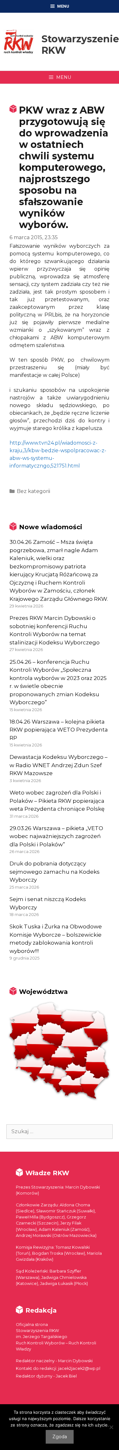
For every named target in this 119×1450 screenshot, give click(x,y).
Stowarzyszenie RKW (80, 44)
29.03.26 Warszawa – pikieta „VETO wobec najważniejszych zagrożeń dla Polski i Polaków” (56, 836)
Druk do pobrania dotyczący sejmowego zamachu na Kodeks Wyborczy (55, 871)
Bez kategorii (33, 491)
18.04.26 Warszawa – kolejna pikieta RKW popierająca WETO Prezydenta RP (59, 729)
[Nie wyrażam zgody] (111, 1427)
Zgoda (59, 1437)
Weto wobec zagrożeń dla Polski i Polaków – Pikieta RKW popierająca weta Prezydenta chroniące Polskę (57, 800)
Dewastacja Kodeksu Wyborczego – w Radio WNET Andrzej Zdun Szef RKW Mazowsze (59, 765)
